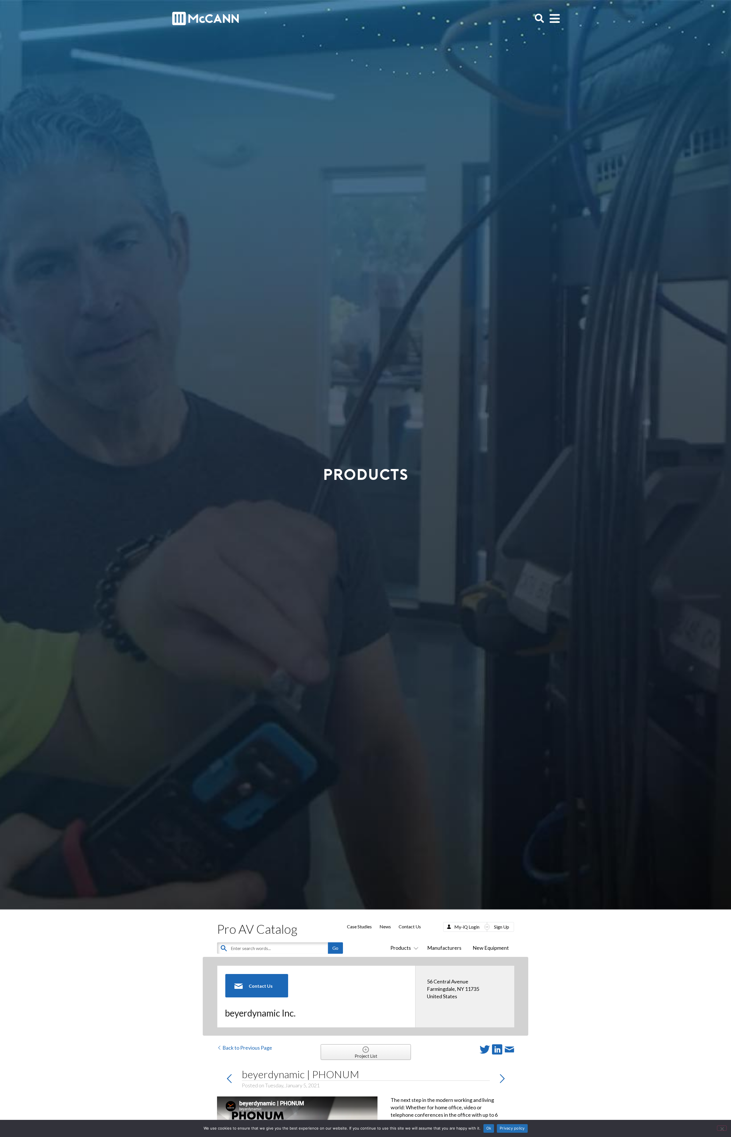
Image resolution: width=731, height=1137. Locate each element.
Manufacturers (444, 948)
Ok (488, 1128)
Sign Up (501, 926)
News (385, 926)
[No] (722, 1128)
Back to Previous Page (247, 1048)
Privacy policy (512, 1128)
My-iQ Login (466, 926)
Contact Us (410, 926)
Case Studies (359, 926)
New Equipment (491, 948)
